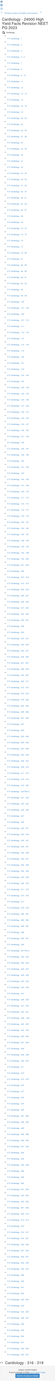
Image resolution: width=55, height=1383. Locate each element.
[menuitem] (1, 6)
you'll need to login (37, 1372)
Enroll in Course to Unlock (27, 1375)
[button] (1, 2)
